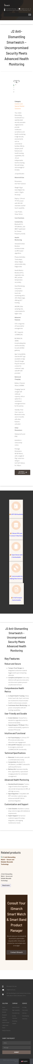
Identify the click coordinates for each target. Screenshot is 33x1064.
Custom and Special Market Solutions (19, 106)
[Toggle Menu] (29, 15)
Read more (6, 885)
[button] (16, 82)
